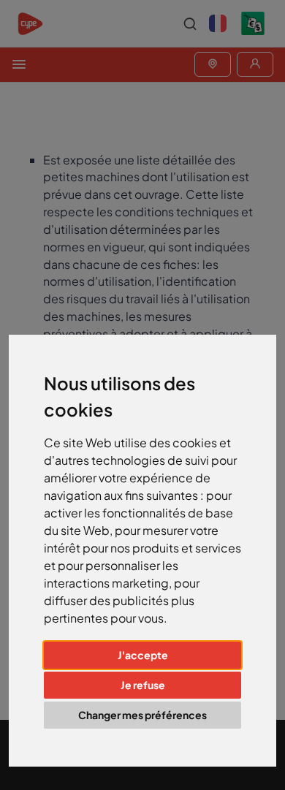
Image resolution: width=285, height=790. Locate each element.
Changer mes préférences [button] (142, 714)
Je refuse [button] (143, 684)
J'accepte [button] (143, 654)
